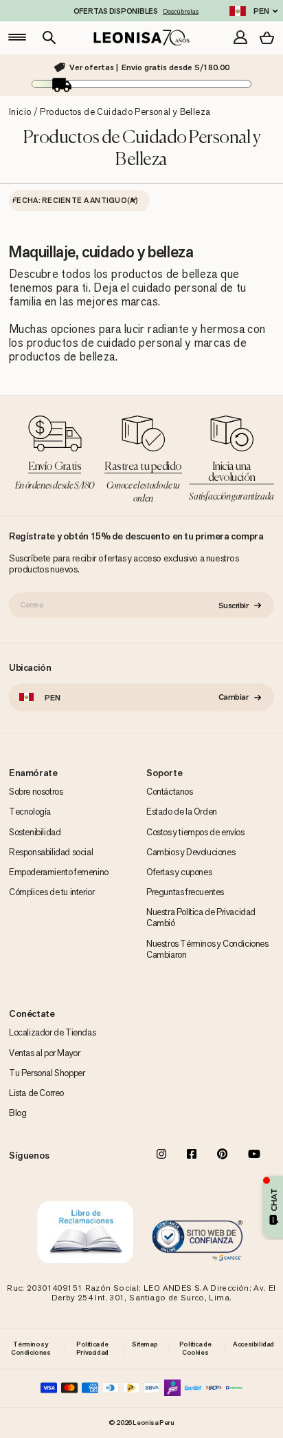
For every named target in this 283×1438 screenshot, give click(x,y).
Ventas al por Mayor (44, 1053)
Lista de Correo (36, 1093)
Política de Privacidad (92, 1348)
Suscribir (233, 605)
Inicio (20, 112)
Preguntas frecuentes (185, 892)
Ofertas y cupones (179, 872)
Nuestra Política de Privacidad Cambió (201, 917)
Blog (17, 1113)
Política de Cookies (195, 1348)
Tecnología (30, 811)
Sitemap (144, 1344)
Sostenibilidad (34, 832)
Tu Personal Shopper (46, 1073)
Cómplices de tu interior (51, 892)
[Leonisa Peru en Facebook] (191, 1155)
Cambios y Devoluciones (190, 852)
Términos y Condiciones (31, 1348)
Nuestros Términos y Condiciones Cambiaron (207, 949)
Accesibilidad (253, 1344)
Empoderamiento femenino (59, 872)
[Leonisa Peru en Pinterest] (222, 1155)
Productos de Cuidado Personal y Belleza (125, 112)
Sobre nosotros (36, 791)
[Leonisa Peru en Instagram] (161, 1155)
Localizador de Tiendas (52, 1032)
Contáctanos (169, 791)
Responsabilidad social (51, 852)
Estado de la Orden (181, 811)
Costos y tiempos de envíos (195, 832)
